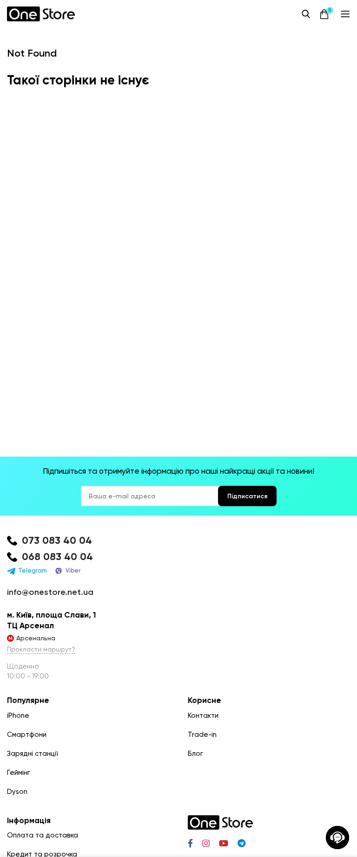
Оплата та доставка (42, 835)
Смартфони (26, 734)
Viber (73, 570)
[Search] (306, 14)
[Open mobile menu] (345, 14)
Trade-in (202, 734)
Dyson (17, 791)
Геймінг (18, 772)
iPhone (18, 715)
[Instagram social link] (206, 843)
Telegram (32, 570)
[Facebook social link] (190, 843)
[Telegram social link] (241, 843)
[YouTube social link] (223, 843)
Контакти (203, 715)
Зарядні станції (32, 753)
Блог (195, 753)
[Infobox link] (178, 541)
